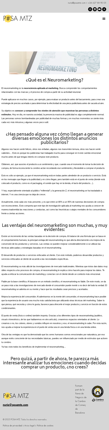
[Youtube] (99, 9)
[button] (103, 18)
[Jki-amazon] (104, 9)
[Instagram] (90, 9)
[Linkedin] (95, 9)
